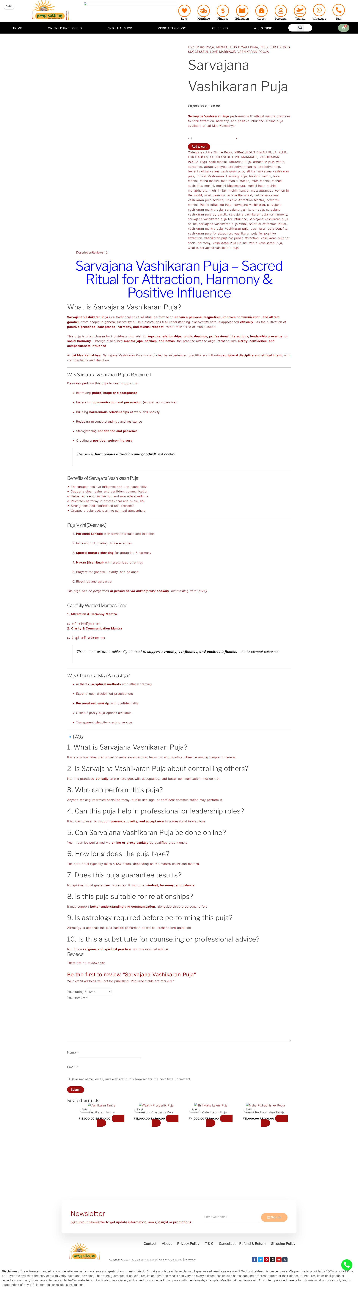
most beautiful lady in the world (228, 195)
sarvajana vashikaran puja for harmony (258, 214)
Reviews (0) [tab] (100, 252)
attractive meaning (242, 167)
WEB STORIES (264, 28)
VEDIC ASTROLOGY (172, 28)
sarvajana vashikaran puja (244, 209)
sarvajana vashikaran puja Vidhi (223, 224)
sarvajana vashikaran (249, 205)
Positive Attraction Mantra (245, 200)
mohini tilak (218, 190)
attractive (195, 167)
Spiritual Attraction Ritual (267, 224)
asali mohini (218, 162)
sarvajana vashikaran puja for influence (217, 219)
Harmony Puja (236, 176)
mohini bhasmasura (230, 186)
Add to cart (199, 146)
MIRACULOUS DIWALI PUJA (237, 47)
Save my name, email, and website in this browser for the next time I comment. (131, 1079)
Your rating (77, 992)
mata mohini (261, 181)
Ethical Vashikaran (210, 176)
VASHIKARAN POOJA (253, 51)
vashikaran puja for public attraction (231, 238)
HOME (17, 28)
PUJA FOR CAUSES (275, 47)
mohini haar (256, 186)
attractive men (269, 167)
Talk (339, 18)
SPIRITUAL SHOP (120, 28)
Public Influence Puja (215, 205)
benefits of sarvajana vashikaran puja (216, 171)
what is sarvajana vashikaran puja (213, 248)
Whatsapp (319, 18)
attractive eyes (215, 167)
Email (72, 1067)
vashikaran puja (237, 228)
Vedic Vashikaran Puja (265, 243)
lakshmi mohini (260, 176)
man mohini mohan (235, 181)
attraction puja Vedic (268, 162)
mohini (209, 186)
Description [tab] (84, 252)
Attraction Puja (240, 162)
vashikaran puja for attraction (210, 233)
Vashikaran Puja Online (230, 243)
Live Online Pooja (201, 47)
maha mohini (209, 181)
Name (72, 1052)
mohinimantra (239, 190)
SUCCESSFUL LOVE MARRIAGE (211, 51)
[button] (300, 28)
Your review (77, 997)
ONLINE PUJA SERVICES (65, 28)
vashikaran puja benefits (269, 228)
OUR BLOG (220, 28)
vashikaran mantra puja (205, 228)
